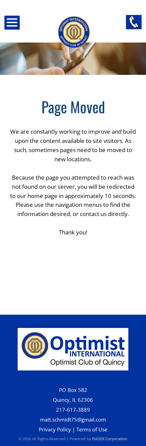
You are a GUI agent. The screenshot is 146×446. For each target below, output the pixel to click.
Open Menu (12, 23)
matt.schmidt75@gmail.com (73, 419)
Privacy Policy (55, 429)
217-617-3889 (73, 409)
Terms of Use (91, 429)
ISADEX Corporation (109, 438)
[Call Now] (134, 22)
